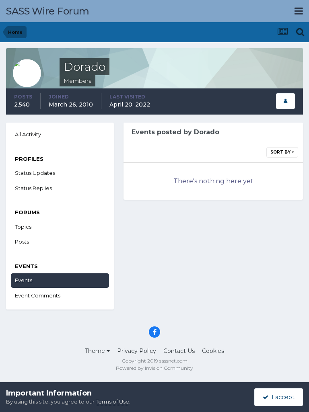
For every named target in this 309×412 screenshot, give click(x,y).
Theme (96, 351)
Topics (23, 226)
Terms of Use (112, 401)
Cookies (213, 351)
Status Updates (35, 173)
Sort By (281, 152)
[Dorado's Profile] (285, 101)
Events (23, 280)
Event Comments (37, 295)
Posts (22, 241)
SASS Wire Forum (47, 11)
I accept (281, 397)
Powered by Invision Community (154, 368)
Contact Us (179, 351)
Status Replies (33, 188)
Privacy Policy (136, 351)
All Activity (28, 134)
